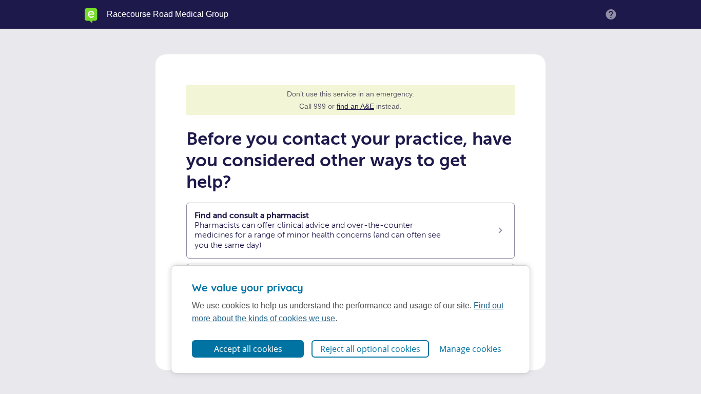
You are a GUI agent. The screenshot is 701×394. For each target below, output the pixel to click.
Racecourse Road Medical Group (167, 14)
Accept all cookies (248, 348)
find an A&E (355, 106)
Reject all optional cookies (370, 348)
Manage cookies (470, 348)
